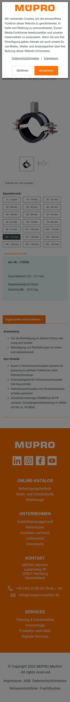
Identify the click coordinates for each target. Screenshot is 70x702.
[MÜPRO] (35, 8)
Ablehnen (22, 70)
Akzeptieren (46, 70)
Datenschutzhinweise (25, 58)
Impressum (51, 58)
